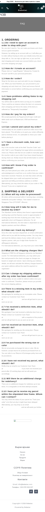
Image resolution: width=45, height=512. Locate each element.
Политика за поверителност (22, 475)
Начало (22, 452)
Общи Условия (22, 473)
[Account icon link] (38, 8)
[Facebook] (8, 8)
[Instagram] (36, 491)
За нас (22, 455)
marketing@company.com (12, 299)
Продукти (22, 457)
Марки (22, 460)
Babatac (22, 10)
